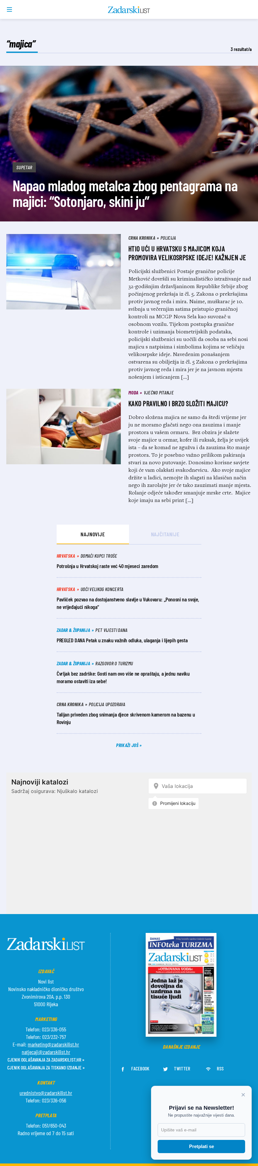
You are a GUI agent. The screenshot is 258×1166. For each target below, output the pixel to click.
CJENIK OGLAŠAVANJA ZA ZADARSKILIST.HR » (46, 1060)
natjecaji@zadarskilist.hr (46, 1051)
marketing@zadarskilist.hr (53, 1044)
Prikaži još (127, 745)
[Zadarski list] (129, 10)
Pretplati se (201, 1146)
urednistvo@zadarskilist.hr (46, 1092)
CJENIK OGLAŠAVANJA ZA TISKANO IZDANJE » (46, 1067)
